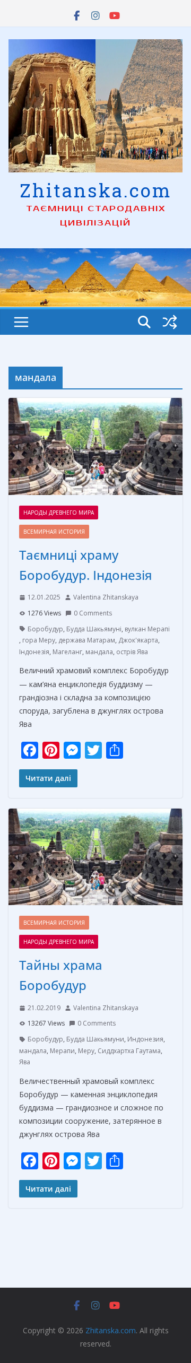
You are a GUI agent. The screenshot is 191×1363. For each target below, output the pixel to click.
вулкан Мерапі (147, 628)
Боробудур (45, 628)
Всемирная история (54, 531)
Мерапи (62, 1050)
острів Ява (132, 651)
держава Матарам (86, 640)
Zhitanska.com (96, 190)
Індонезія (34, 651)
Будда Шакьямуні (93, 628)
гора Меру (38, 640)
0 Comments (93, 613)
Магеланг (67, 651)
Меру (86, 1050)
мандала (99, 651)
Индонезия (145, 1039)
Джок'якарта (138, 640)
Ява (24, 1061)
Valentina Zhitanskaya (105, 597)
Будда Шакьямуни (95, 1039)
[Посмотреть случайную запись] (170, 322)
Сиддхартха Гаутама (129, 1050)
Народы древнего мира (58, 512)
